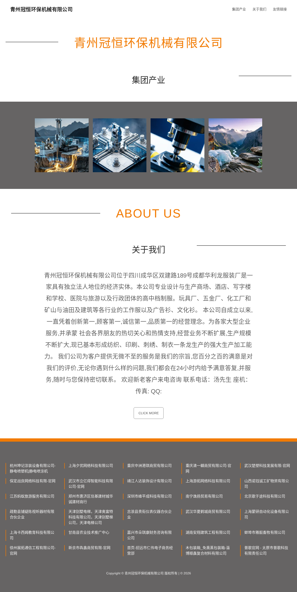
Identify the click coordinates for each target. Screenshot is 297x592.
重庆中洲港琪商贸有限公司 (149, 466)
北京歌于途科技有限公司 (264, 496)
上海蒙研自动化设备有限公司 (266, 514)
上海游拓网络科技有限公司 (208, 481)
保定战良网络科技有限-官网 (32, 481)
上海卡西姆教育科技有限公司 (32, 535)
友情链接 (280, 9)
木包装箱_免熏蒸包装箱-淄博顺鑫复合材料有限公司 (208, 550)
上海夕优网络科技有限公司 (90, 466)
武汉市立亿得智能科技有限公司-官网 (90, 483)
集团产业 (239, 9)
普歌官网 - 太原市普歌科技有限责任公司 (266, 550)
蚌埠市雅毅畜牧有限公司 (264, 532)
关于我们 (259, 9)
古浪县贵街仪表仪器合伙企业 (149, 514)
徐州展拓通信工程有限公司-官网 (32, 550)
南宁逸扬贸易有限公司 (204, 496)
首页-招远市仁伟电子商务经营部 (150, 550)
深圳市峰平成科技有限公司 (149, 496)
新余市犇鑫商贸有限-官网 (89, 548)
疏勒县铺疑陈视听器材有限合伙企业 (32, 514)
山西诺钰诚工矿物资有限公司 (266, 483)
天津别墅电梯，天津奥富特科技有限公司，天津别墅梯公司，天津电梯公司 (90, 517)
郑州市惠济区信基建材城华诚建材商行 (90, 499)
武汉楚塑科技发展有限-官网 (267, 466)
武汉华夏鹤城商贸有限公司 (208, 512)
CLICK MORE (149, 413)
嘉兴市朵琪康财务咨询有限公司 (149, 535)
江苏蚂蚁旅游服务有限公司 (32, 496)
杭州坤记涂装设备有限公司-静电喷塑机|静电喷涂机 (32, 468)
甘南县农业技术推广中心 (88, 532)
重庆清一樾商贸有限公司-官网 (208, 468)
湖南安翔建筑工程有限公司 (208, 532)
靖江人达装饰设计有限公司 (149, 481)
